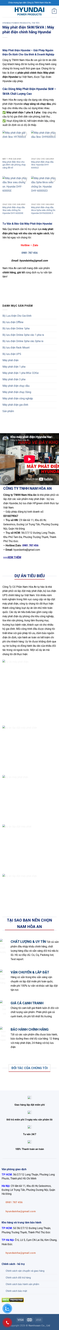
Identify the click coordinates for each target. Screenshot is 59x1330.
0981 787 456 (29, 252)
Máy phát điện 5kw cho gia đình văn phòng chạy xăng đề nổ (14, 164)
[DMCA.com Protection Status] (13, 1299)
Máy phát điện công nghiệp (17, 398)
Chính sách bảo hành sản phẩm (22, 1284)
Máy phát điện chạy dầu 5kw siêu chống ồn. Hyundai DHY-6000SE (13, 210)
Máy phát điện (10, 360)
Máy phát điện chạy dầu (16, 385)
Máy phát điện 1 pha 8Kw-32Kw (20, 373)
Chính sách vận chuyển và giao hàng (25, 1271)
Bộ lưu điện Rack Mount (16, 347)
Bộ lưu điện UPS (11, 354)
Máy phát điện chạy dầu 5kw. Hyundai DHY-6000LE (42, 164)
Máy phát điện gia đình (15, 404)
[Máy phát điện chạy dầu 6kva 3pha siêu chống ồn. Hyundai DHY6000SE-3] (44, 189)
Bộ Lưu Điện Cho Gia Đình (16, 315)
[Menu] (4, 11)
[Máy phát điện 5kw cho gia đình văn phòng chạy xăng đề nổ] (15, 143)
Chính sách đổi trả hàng (18, 1277)
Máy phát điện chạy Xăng (16, 392)
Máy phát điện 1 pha (13, 366)
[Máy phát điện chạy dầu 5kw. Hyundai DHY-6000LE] (44, 143)
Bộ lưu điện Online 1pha (16, 328)
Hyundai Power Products (16, 23)
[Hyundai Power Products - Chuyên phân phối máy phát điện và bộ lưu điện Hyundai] (29, 11)
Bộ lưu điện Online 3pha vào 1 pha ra (23, 334)
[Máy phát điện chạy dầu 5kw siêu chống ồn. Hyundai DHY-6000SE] (15, 189)
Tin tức (35, 23)
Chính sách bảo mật (16, 1291)
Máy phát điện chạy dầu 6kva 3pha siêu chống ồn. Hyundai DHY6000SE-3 (43, 210)
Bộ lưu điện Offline (12, 322)
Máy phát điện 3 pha (13, 379)
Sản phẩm (8, 411)
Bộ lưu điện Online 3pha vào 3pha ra (22, 341)
